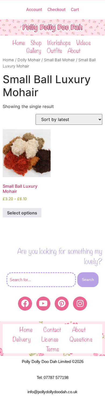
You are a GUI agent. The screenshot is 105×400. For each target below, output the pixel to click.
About (74, 50)
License (50, 338)
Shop (36, 42)
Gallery (33, 50)
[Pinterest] (62, 304)
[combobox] (41, 279)
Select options (22, 213)
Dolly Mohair (29, 60)
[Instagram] (80, 304)
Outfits (54, 50)
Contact (52, 329)
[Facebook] (25, 304)
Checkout (56, 9)
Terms (52, 348)
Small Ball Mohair (59, 60)
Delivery (22, 338)
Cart (75, 9)
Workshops (59, 42)
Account (34, 9)
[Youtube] (43, 304)
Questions (81, 338)
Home (18, 42)
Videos (83, 42)
